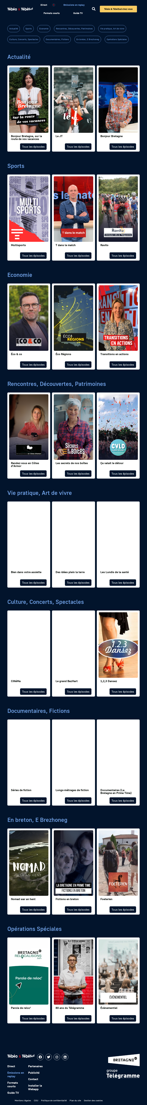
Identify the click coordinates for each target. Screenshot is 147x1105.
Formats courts (52, 13)
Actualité (13, 28)
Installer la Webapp (35, 1087)
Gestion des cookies (93, 1100)
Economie (43, 28)
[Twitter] (48, 1057)
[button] (94, 9)
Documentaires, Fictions (57, 39)
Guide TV (78, 13)
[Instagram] (57, 1057)
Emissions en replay (74, 4)
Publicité (33, 1072)
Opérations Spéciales (117, 39)
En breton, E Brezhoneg (87, 39)
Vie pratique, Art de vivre (112, 28)
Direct (44, 4)
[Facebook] (40, 1057)
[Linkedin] (65, 1057)
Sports (28, 28)
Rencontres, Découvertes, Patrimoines (74, 28)
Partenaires (35, 1066)
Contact (33, 1079)
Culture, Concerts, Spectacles (23, 39)
